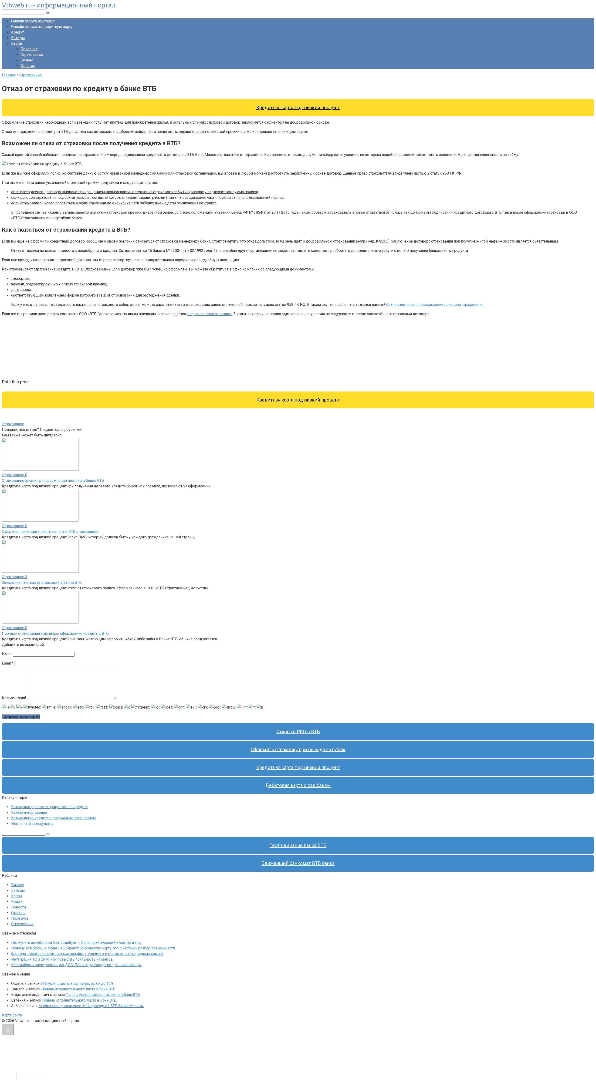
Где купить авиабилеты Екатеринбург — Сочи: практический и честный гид (76, 942)
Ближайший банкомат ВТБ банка (298, 863)
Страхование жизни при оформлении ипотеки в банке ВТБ (53, 480)
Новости (18, 907)
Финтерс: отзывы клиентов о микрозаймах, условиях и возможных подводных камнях (87, 954)
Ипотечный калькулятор (32, 823)
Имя (7, 654)
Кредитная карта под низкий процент (298, 107)
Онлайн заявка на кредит (33, 21)
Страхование (31, 54)
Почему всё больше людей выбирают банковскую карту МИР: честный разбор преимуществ (93, 948)
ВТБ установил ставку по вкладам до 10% (76, 983)
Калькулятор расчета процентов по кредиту (49, 807)
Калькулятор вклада (29, 812)
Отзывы (27, 66)
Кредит (17, 32)
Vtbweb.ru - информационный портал (58, 5)
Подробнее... (31, 1076)
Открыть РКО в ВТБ (298, 731)
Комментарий (14, 698)
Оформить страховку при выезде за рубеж (298, 749)
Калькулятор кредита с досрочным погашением (53, 818)
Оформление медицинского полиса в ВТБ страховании (50, 531)
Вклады (18, 38)
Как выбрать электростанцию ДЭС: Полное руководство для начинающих (76, 965)
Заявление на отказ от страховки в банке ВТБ (42, 582)
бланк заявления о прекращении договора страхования (434, 304)
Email (7, 663)
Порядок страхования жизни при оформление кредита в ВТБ (55, 633)
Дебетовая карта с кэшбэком (298, 785)
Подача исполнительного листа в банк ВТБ (78, 989)
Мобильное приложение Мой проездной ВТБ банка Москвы (91, 1006)
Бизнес (26, 60)
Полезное (29, 49)
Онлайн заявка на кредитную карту (41, 26)
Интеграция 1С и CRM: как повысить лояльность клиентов (62, 959)
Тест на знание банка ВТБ (298, 845)
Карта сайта (12, 1015)
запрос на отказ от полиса (209, 314)
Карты (16, 43)
